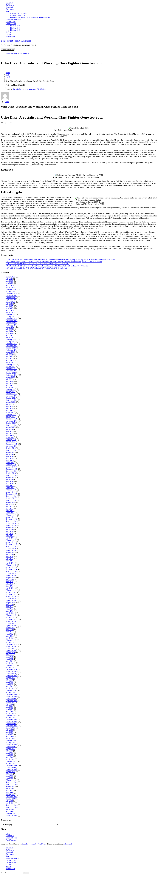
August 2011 (10, 653)
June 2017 (9, 507)
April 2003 (10, 811)
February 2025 (11, 314)
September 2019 (11, 450)
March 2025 (10, 312)
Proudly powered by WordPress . (34, 844)
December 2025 (11, 294)
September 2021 (11, 400)
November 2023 (11, 346)
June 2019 (9, 456)
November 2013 (11, 596)
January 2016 (10, 542)
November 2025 (11, 296)
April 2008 (10, 736)
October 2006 (11, 768)
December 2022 (11, 369)
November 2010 (11, 671)
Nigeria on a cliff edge (18, 13)
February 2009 (11, 715)
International (10, 36)
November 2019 (11, 446)
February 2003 (11, 813)
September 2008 (11, 726)
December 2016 (11, 519)
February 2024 (11, 339)
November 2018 (11, 471)
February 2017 (11, 515)
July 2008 (9, 730)
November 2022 (11, 371)
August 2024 (10, 327)
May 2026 (9, 283)
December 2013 (11, 594)
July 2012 (9, 630)
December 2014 (11, 569)
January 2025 (10, 316)
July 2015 (9, 555)
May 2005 (9, 790)
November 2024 (11, 321)
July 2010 (9, 680)
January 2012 (10, 642)
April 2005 (10, 793)
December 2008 (11, 719)
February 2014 (11, 590)
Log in (8, 834)
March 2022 (10, 387)
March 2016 (10, 538)
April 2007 (10, 757)
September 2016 (11, 525)
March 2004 (10, 803)
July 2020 (9, 429)
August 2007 (10, 749)
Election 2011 (15, 30)
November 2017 (11, 496)
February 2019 (11, 465)
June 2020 (9, 431)
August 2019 (10, 452)
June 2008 (9, 732)
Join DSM (9, 3)
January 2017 (10, 517)
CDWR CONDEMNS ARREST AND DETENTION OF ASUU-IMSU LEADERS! (37, 264)
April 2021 (10, 410)
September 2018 (11, 475)
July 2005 (9, 788)
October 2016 (11, 523)
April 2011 (9, 661)
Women (8, 34)
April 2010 (10, 686)
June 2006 (9, 776)
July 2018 (9, 479)
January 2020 (10, 442)
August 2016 (10, 527)
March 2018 (10, 488)
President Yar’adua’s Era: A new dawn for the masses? (30, 17)
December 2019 (11, 444)
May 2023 (9, 358)
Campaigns (10, 9)
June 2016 (9, 532)
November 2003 (11, 805)
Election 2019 (15, 26)
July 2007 (9, 751)
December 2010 (11, 669)
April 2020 (10, 436)
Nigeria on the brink (17, 15)
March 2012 (10, 638)
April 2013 (10, 611)
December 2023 (11, 344)
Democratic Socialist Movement (16, 41)
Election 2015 (15, 28)
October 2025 (11, 298)
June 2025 (9, 306)
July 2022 (9, 379)
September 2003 (11, 807)
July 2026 (9, 279)
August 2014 (10, 577)
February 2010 (11, 690)
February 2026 (11, 289)
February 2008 (11, 740)
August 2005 (10, 786)
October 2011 (10, 648)
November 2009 (11, 697)
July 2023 (9, 354)
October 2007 (11, 747)
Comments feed (11, 838)
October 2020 (11, 423)
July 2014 (9, 580)
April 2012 (10, 636)
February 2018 (11, 490)
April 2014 (10, 586)
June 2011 (9, 657)
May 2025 (9, 308)
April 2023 (10, 360)
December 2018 (11, 469)
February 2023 (11, 365)
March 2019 (10, 463)
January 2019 (10, 467)
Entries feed (10, 836)
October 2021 (11, 398)
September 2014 (11, 575)
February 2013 (11, 615)
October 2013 (11, 598)
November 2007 (11, 745)
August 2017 (10, 502)
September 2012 (11, 626)
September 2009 (11, 701)
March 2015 (10, 563)
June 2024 (9, 331)
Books (8, 11)
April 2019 (10, 461)
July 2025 (9, 304)
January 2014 (10, 592)
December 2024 (11, 319)
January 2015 (10, 567)
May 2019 (9, 458)
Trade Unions (10, 22)
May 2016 (9, 534)
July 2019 (9, 454)
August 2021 (10, 402)
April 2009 (10, 711)
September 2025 (11, 300)
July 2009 (9, 705)
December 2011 (11, 644)
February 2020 (11, 440)
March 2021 (10, 413)
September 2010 (11, 676)
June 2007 (9, 753)
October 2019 (11, 448)
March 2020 (10, 438)
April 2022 (10, 385)
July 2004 (9, 801)
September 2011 (11, 651)
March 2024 (10, 337)
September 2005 (11, 784)
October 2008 (11, 724)
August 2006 (10, 772)
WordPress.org (11, 840)
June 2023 (9, 356)
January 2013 (10, 617)
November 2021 (11, 396)
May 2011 (9, 659)
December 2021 (11, 394)
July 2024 (9, 329)
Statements (9, 7)
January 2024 (10, 342)
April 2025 (10, 310)
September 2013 (11, 600)
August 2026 (10, 277)
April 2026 (10, 285)
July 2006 (9, 774)
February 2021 (11, 415)
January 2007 (10, 763)
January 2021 (10, 417)
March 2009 (10, 713)
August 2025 (10, 302)
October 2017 (11, 498)
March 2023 (10, 362)
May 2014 (9, 584)
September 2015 (11, 550)
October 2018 (11, 473)
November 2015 (11, 546)
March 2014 (10, 588)
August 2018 (10, 477)
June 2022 (9, 381)
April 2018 (10, 486)
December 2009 (11, 694)
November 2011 (11, 646)
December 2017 (11, 494)
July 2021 (9, 404)
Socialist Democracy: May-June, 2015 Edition (29, 89)
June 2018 (9, 481)
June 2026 (9, 281)
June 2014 (9, 582)
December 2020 (11, 419)
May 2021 (9, 408)
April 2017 (10, 511)
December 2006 (11, 765)
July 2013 (9, 605)
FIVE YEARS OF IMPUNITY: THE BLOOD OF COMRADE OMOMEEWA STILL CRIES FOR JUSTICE (47, 266)
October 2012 (11, 623)
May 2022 (9, 383)
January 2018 (10, 492)
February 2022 (11, 390)
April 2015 (10, 561)
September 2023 (11, 350)
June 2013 (9, 607)
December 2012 (11, 619)
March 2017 (10, 513)
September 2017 (11, 500)
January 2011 (10, 667)
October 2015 (11, 548)
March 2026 (10, 287)
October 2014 (11, 573)
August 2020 (10, 427)
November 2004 (11, 797)
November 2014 (11, 571)
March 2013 (10, 613)
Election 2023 (11, 24)
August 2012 (10, 628)
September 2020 (11, 425)
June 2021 (9, 406)
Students (9, 32)
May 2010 (9, 684)
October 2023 (11, 348)
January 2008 (10, 742)
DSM (7, 102)
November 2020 (11, 421)
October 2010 (11, 674)
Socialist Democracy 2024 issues (17, 53)
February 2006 (11, 780)
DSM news (10, 5)
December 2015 (11, 544)
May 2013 (9, 609)
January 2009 (10, 717)
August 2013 (10, 603)
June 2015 (9, 557)
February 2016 (11, 540)
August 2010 (10, 678)
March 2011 (10, 663)
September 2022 (11, 375)
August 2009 (10, 703)
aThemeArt (67, 844)
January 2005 (10, 795)
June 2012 (9, 632)
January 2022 (10, 392)
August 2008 (10, 728)
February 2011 (11, 665)
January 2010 (10, 692)
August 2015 (10, 552)
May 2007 (9, 755)
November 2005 (11, 782)
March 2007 (10, 759)
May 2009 (9, 709)
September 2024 (11, 325)
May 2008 (9, 734)
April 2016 (10, 536)
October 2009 (11, 699)
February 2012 (11, 640)
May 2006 (9, 778)
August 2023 (10, 352)
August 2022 (10, 377)
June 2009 (9, 707)
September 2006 (11, 770)
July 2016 (9, 529)
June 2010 (9, 682)
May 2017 (9, 509)
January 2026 (10, 291)
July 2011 (9, 655)
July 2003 (9, 809)
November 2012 (11, 621)
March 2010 (10, 688)
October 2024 (11, 323)
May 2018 (9, 484)
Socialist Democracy (13, 20)
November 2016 (11, 521)
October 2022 (11, 373)
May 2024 (9, 333)
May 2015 (9, 559)
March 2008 (10, 738)
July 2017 (9, 504)
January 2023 (10, 367)
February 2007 (11, 761)
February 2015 (11, 565)
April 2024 (10, 335)
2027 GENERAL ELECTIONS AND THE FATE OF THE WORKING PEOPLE (36, 268)
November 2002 (11, 816)
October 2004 (11, 799)
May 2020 (9, 433)
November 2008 (11, 722)
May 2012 (9, 634)
